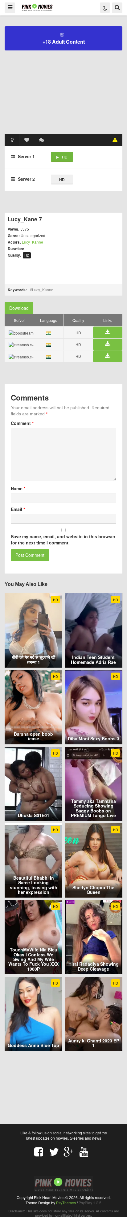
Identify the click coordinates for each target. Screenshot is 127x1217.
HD (65, 156)
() (41, 140)
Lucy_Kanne (32, 242)
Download (19, 308)
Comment (22, 423)
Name (18, 488)
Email (18, 509)
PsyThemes (66, 1202)
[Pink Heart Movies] (37, 7)
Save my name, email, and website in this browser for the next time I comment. (63, 539)
